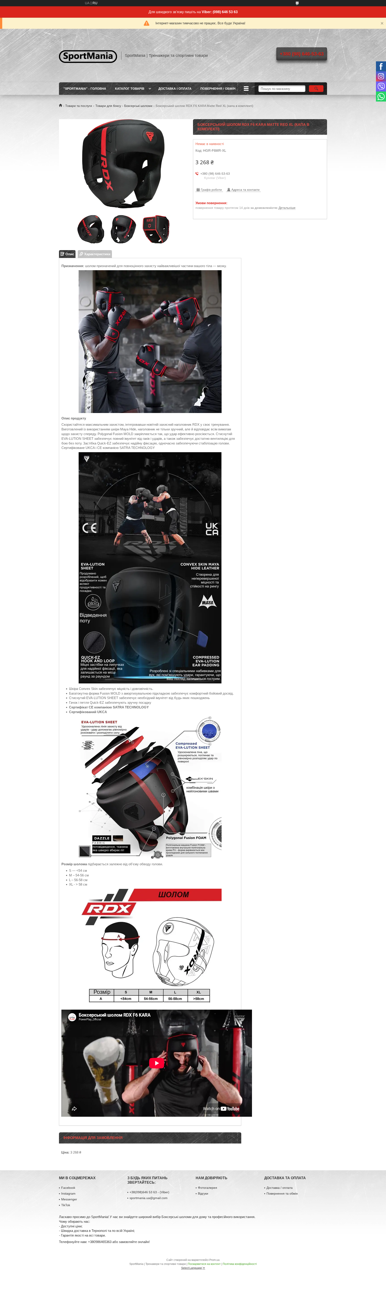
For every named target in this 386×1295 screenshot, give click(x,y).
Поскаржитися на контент (204, 1264)
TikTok (65, 1205)
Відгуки (203, 1193)
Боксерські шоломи (138, 106)
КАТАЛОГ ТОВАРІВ (129, 88)
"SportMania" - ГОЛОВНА (84, 88)
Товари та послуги (78, 106)
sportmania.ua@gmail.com (149, 1198)
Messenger (69, 1199)
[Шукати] (316, 88)
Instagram (68, 1193)
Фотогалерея (207, 1187)
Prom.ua (214, 1260)
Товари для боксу (108, 106)
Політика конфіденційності (240, 1264)
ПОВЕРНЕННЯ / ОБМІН (217, 88)
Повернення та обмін (282, 1193)
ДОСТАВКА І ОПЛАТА (174, 88)
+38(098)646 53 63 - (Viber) (149, 1192)
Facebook (68, 1187)
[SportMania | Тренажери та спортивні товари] (88, 55)
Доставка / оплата (279, 1187)
